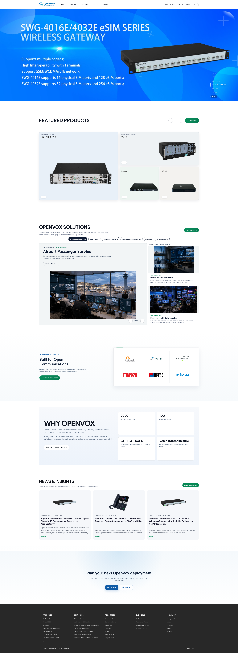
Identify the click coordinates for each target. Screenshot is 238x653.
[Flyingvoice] (182, 375)
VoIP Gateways (47, 631)
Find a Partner (126, 587)
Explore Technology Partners (49, 378)
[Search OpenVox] (198, 4)
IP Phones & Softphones (50, 634)
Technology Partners (142, 622)
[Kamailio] (182, 359)
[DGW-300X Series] (119, 54)
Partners (96, 4)
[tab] (77, 239)
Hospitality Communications (82, 634)
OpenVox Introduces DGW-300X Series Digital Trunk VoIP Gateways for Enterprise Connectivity (65, 521)
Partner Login (181, 4)
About (169, 622)
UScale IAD (46, 625)
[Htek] (156, 375)
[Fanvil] (129, 375)
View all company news (190, 485)
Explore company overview (56, 447)
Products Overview (48, 619)
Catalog (188, 4)
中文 (193, 4)
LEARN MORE (192, 120)
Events (169, 631)
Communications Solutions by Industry (86, 638)
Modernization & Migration (82, 622)
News (169, 628)
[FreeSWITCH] (156, 359)
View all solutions (192, 230)
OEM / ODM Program (142, 625)
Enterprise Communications (51, 628)
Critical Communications (81, 628)
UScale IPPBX (47, 622)
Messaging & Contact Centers (83, 631)
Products (63, 4)
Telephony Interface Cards (51, 638)
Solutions (73, 4)
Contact (170, 625)
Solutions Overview (80, 619)
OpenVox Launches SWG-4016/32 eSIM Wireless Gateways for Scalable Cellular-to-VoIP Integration (171, 521)
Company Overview (173, 619)
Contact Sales (111, 587)
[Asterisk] (129, 359)
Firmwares (108, 628)
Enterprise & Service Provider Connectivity (87, 625)
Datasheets (108, 625)
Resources (85, 4)
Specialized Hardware (49, 641)
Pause (214, 96)
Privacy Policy (191, 648)
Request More (109, 638)
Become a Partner (170, 4)
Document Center (110, 622)
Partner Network (141, 619)
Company (106, 4)
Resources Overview (111, 619)
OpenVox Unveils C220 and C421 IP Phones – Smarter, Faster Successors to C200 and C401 (119, 520)
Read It (44, 536)
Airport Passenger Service (67, 251)
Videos (107, 631)
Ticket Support (109, 634)
